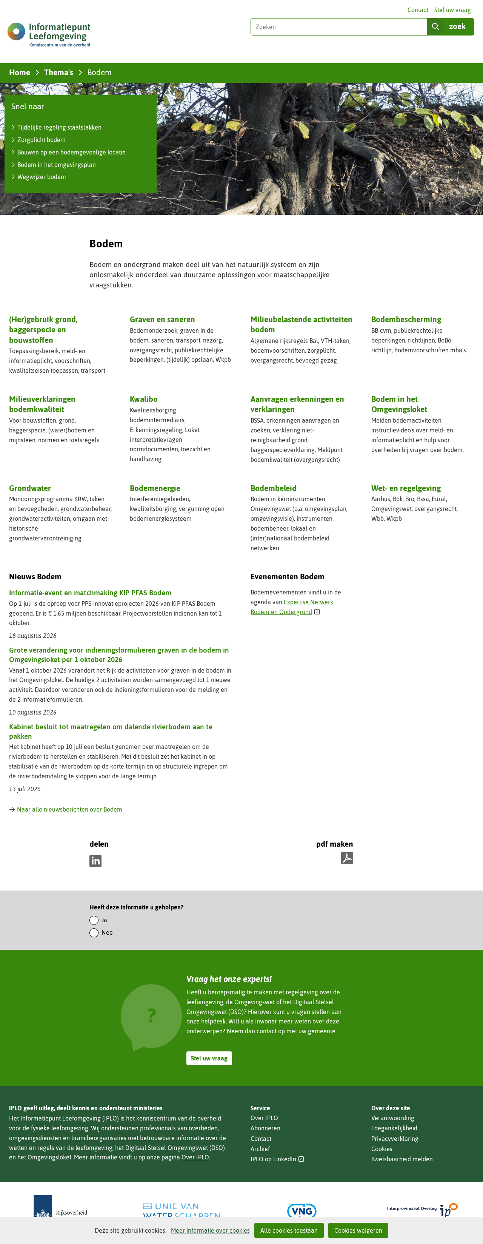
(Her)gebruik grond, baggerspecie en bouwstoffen (43, 329)
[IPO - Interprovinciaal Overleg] (422, 1211)
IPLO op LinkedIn (277, 1159)
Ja (104, 920)
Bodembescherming (406, 319)
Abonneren (265, 1128)
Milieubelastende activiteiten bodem (301, 324)
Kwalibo (144, 398)
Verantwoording (392, 1117)
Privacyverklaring (394, 1138)
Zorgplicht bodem (41, 139)
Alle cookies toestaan (289, 1230)
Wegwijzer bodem (41, 176)
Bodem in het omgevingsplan (56, 164)
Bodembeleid (274, 487)
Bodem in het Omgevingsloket (399, 404)
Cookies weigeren (358, 1230)
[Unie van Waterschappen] (181, 1211)
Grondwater (30, 487)
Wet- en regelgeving (406, 487)
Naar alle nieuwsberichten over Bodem (69, 809)
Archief (260, 1148)
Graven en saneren (162, 319)
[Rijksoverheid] (60, 1211)
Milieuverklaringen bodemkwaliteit (42, 404)
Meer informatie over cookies (210, 1230)
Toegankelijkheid (394, 1128)
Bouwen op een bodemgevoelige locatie (71, 152)
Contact (418, 9)
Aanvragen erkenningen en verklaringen (297, 404)
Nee (107, 932)
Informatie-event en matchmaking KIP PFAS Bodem (90, 592)
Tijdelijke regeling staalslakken (59, 127)
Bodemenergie (155, 487)
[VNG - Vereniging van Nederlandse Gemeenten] (302, 1211)
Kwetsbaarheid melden (402, 1159)
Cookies (381, 1148)
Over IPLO (195, 1157)
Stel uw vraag (452, 9)
